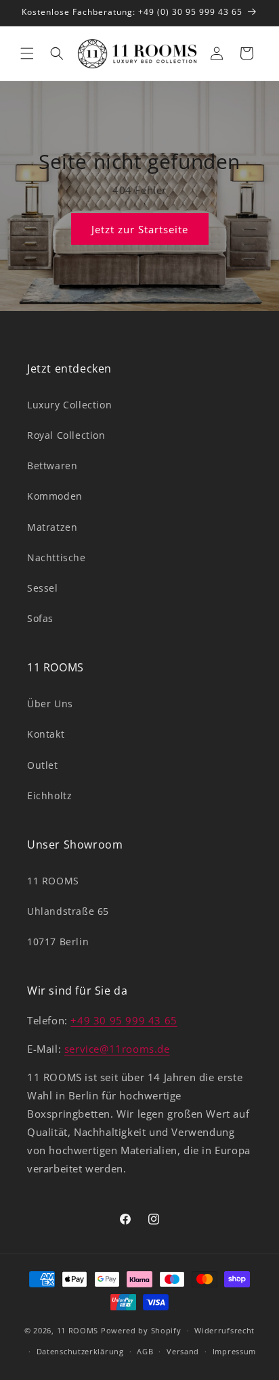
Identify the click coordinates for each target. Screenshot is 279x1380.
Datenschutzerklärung (80, 1351)
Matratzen (52, 527)
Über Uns (50, 703)
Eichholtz (49, 795)
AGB (145, 1351)
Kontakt (45, 734)
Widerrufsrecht (224, 1330)
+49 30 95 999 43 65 (123, 1020)
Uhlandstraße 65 (68, 911)
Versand (183, 1351)
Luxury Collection (69, 404)
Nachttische (56, 557)
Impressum (234, 1351)
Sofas (40, 618)
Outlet (42, 765)
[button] (27, 53)
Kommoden (55, 496)
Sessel (42, 587)
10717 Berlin (58, 941)
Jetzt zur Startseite (139, 228)
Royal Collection (66, 435)
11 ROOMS (53, 880)
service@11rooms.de (117, 1048)
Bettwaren (52, 465)
